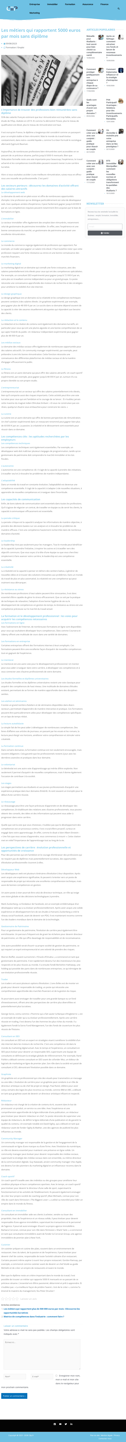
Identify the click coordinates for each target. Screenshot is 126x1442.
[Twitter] (66, 1424)
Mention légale (106, 1435)
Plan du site (95, 1435)
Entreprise (35, 4)
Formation (70, 4)
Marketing (35, 13)
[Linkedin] (71, 1424)
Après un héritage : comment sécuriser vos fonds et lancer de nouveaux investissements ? (114, 47)
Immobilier (52, 4)
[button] (119, 8)
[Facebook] (55, 1424)
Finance (104, 4)
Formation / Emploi (15, 47)
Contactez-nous (105, 1438)
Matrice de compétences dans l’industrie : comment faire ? (34, 1316)
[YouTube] (60, 1424)
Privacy (117, 1435)
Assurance (87, 4)
